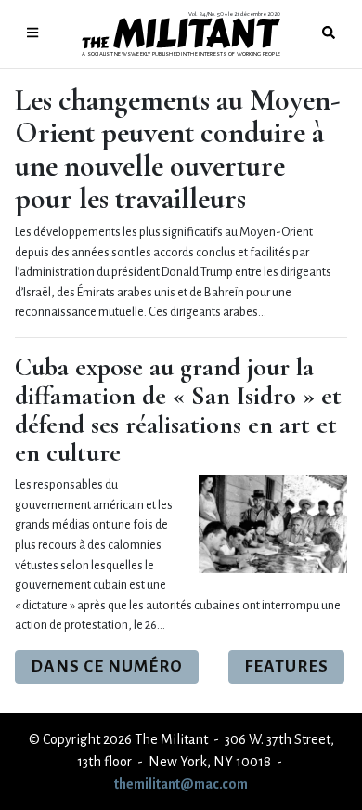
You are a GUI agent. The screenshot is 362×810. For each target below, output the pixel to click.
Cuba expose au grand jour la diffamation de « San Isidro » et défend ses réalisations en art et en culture (178, 409)
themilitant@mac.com (181, 784)
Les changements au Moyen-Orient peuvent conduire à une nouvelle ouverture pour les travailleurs (177, 149)
